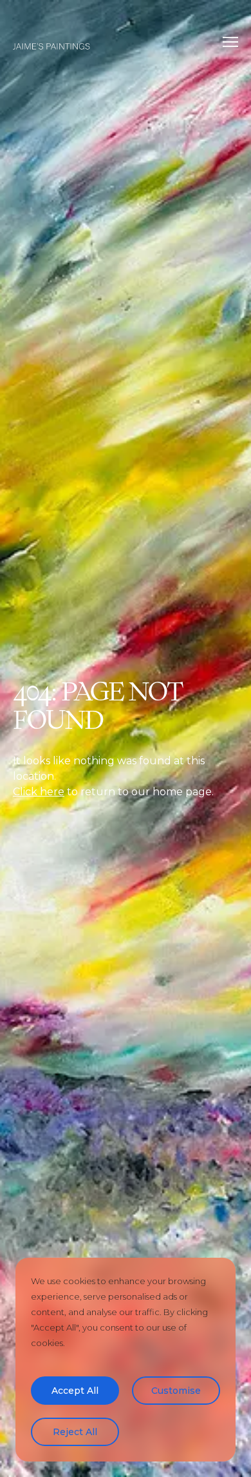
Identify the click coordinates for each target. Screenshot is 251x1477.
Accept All (74, 1390)
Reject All (75, 1432)
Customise (176, 1390)
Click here (38, 792)
